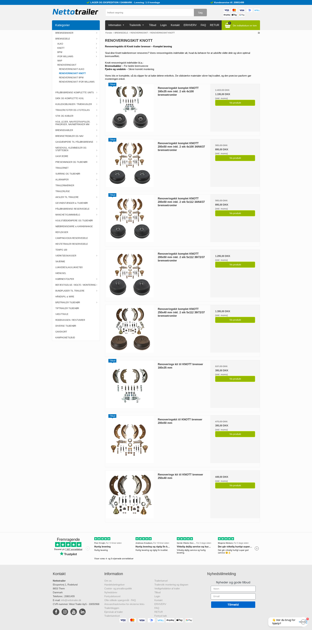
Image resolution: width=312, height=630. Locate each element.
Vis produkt (235, 102)
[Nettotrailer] (75, 11)
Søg (200, 12)
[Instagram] (65, 612)
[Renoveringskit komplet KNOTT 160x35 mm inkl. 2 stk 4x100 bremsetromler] (130, 108)
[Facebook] (56, 612)
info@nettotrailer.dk (71, 600)
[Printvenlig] (259, 33)
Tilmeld (233, 605)
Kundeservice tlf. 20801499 (229, 2)
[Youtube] (73, 612)
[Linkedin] (82, 612)
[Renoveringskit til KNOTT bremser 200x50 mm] (130, 440)
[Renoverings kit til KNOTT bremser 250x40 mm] (130, 495)
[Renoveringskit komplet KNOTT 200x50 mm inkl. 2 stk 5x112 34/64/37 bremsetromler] (130, 219)
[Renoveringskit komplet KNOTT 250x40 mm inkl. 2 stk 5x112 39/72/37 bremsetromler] (130, 329)
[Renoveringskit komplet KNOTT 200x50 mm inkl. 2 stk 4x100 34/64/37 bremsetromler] (130, 164)
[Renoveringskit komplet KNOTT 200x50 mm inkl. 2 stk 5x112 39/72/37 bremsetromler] (130, 274)
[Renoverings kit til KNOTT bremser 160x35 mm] (130, 385)
